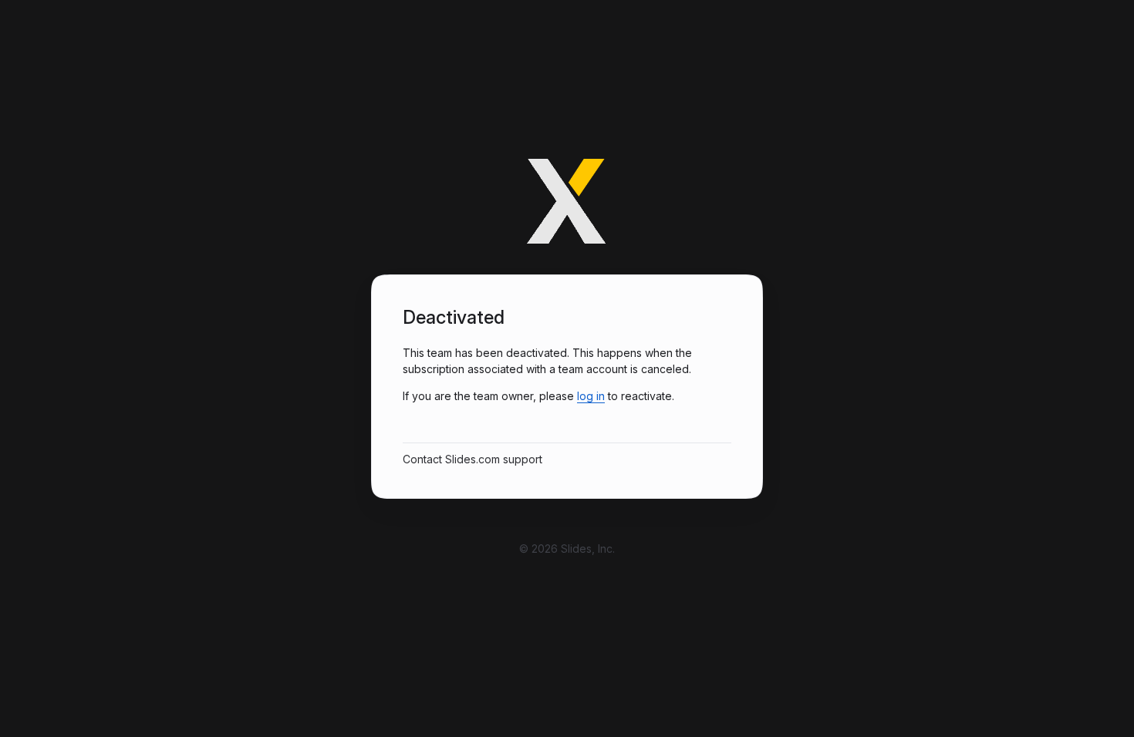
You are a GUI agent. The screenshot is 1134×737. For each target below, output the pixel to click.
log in (591, 395)
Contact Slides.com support (472, 459)
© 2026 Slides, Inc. (567, 548)
